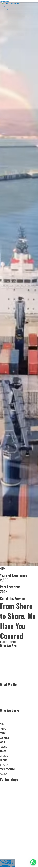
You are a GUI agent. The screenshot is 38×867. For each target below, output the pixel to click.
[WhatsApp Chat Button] (33, 862)
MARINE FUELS (5, 860)
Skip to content (5, 1)
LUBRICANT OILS (6, 863)
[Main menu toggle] (6, 9)
